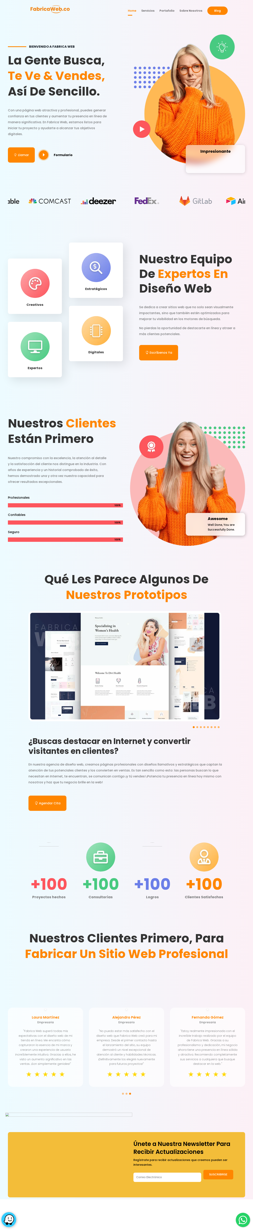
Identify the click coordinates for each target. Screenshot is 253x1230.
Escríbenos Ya (161, 352)
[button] (194, 727)
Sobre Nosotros (190, 11)
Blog (217, 11)
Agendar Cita (49, 803)
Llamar (21, 155)
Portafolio (167, 11)
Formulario (63, 155)
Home (132, 11)
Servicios (148, 11)
